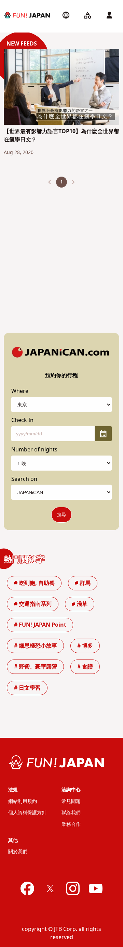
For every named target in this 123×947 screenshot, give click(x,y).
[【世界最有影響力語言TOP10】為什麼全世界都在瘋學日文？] (61, 88)
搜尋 (61, 514)
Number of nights (34, 450)
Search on (24, 479)
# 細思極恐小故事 (35, 646)
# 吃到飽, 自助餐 (34, 583)
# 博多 (85, 646)
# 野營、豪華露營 (35, 667)
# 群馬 (83, 583)
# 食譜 (85, 667)
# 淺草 (79, 604)
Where (19, 391)
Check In (22, 420)
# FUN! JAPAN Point (40, 625)
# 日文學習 (27, 688)
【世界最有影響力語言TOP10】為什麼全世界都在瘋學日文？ (61, 135)
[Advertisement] (61, 254)
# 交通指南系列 (33, 604)
